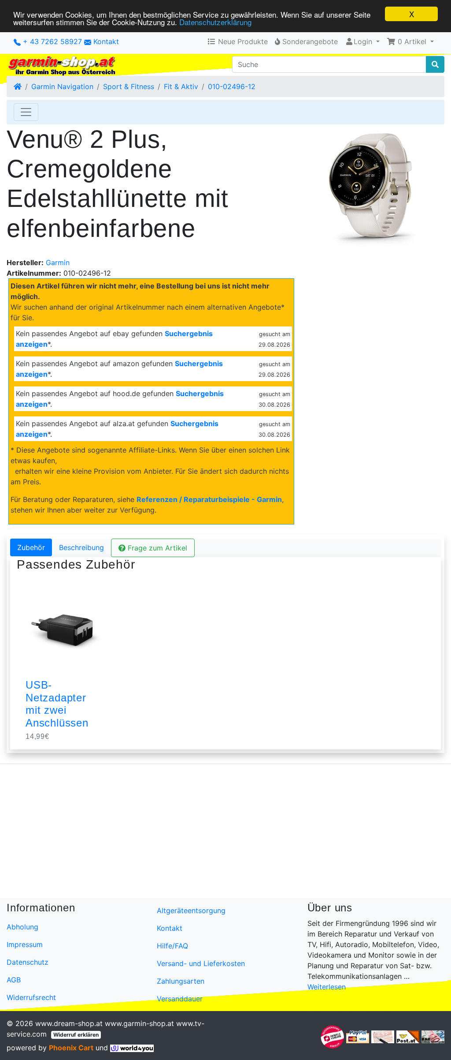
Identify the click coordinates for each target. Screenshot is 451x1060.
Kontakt (106, 41)
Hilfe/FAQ (172, 945)
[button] (410, 41)
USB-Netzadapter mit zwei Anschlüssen (57, 704)
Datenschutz (27, 962)
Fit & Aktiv (181, 86)
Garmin (58, 262)
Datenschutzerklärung (215, 21)
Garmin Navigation (62, 86)
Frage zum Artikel (156, 547)
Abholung (22, 926)
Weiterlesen (326, 986)
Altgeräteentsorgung (191, 910)
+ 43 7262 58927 (51, 41)
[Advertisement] (225, 833)
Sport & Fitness (128, 86)
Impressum (25, 944)
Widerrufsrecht (31, 997)
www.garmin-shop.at (139, 1023)
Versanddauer (180, 998)
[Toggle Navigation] (26, 112)
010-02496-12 (231, 86)
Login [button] (363, 41)
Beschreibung (81, 547)
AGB (14, 979)
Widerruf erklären (76, 1034)
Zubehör (31, 547)
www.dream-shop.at (69, 1023)
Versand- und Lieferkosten (201, 963)
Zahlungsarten (180, 981)
